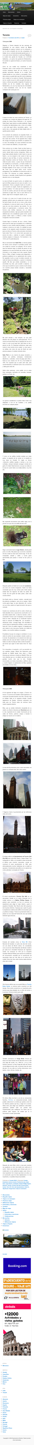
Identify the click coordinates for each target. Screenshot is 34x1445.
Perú (4, 1384)
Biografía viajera (7, 1197)
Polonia (5, 1424)
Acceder (5, 1254)
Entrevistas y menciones (9, 1204)
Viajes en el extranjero (18, 19)
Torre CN (9, 1187)
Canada (26, 1180)
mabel (22, 38)
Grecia (4, 1412)
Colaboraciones (9, 1216)
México (5, 1382)
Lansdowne (16, 1183)
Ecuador (5, 1376)
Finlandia (5, 1407)
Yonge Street (12, 1188)
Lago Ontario (9, 1183)
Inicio (4, 12)
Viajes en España (7, 23)
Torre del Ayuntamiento (18, 1187)
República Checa (7, 1428)
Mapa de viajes (7, 15)
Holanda (5, 1414)
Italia (4, 1418)
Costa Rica (6, 1374)
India (4, 1390)
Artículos (7, 1220)
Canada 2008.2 (13, 1180)
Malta (4, 1420)
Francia (5, 1409)
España (5, 1405)
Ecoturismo (16, 15)
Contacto (24, 23)
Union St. (26, 1187)
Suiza (4, 1432)
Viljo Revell (5, 1188)
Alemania (5, 1399)
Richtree (10, 1100)
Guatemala (6, 1380)
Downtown (5, 1182)
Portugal (5, 1426)
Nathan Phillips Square (25, 1183)
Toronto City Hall (16, 1185)
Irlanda (5, 1416)
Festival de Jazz (21, 1182)
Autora (18, 12)
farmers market (13, 1182)
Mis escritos (24, 15)
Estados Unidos (7, 1378)
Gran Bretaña (6, 1411)
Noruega (5, 1422)
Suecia (4, 1430)
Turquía (5, 1392)
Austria (5, 1401)
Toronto (6, 35)
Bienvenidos (11, 12)
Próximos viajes (7, 19)
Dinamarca (6, 1403)
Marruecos (6, 1365)
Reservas (16, 23)
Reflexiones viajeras (8, 1202)
